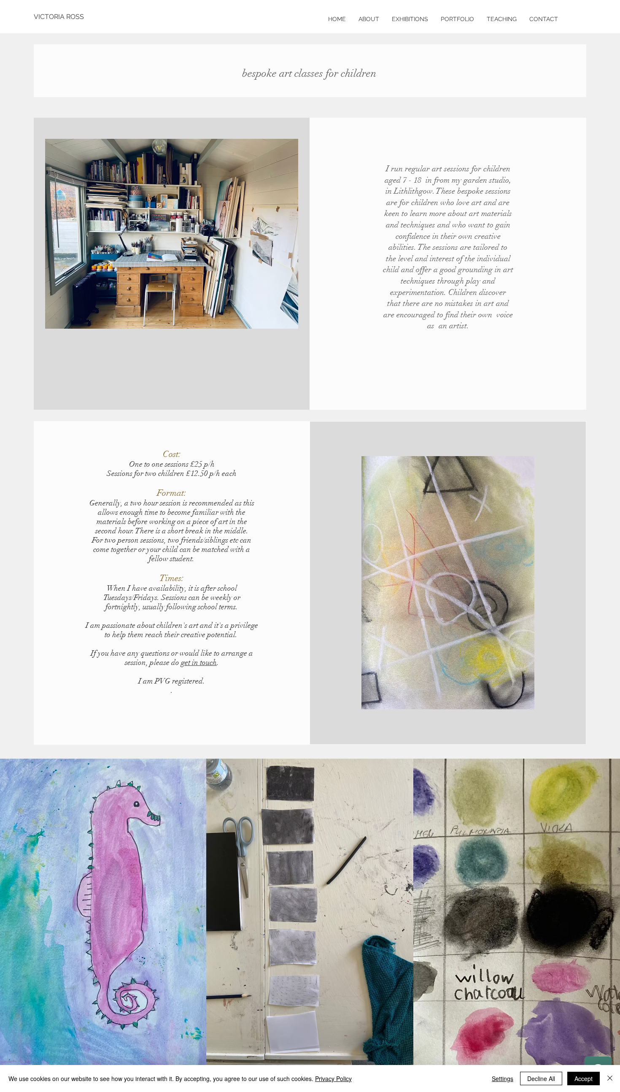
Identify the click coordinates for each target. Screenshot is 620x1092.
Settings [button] (502, 1078)
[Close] (610, 1078)
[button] (501, 19)
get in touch (199, 662)
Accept (583, 1078)
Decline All (541, 1078)
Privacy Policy (333, 1078)
